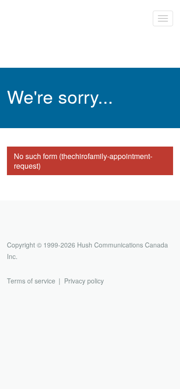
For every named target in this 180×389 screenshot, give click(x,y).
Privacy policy (84, 280)
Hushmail (42, 228)
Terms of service (31, 280)
